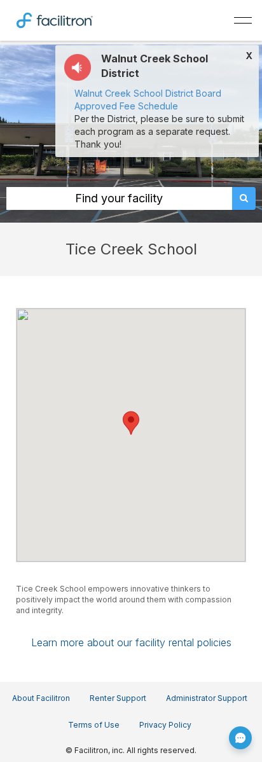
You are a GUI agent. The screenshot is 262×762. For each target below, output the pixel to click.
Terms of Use (94, 725)
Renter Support (118, 698)
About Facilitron (41, 698)
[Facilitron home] (54, 19)
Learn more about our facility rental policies (131, 642)
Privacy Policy (165, 725)
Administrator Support (206, 698)
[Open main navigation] (243, 20)
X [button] (248, 56)
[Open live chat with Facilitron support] (240, 737)
